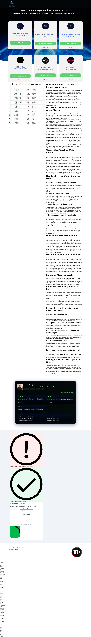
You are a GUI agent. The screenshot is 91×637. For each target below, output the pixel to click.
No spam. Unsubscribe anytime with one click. (26, 524)
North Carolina (3, 617)
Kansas (1, 591)
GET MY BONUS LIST (15, 537)
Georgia (1, 611)
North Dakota (2, 588)
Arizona (1, 563)
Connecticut (2, 597)
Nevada (1, 580)
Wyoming (2, 568)
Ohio (1, 596)
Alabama (2, 606)
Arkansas (2, 608)
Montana (1, 575)
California (2, 566)
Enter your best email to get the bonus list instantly (26, 517)
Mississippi (2, 615)
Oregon (1, 569)
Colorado (2, 571)
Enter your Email (26, 514)
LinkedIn (61, 392)
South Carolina (3, 620)
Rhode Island (2, 634)
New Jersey (2, 630)
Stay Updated (26, 520)
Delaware (2, 609)
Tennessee (2, 621)
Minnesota (2, 586)
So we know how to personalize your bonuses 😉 (26, 511)
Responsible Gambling (13, 549)
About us (11, 547)
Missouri (1, 594)
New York (2, 631)
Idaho (1, 578)
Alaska (1, 565)
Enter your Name (26, 508)
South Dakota (2, 599)
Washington (2, 572)
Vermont (1, 636)
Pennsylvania (2, 633)
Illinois (1, 584)
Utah (1, 577)
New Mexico (2, 574)
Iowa (1, 590)
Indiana (1, 593)
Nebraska (2, 587)
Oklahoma (2, 618)
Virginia (1, 622)
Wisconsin (2, 600)
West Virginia (2, 605)
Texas (1, 624)
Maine (1, 627)
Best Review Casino (69, 392)
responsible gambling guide (58, 303)
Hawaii (1, 581)
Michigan (2, 602)
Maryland (2, 614)
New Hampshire (3, 628)
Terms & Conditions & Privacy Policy (20, 547)
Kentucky (2, 612)
